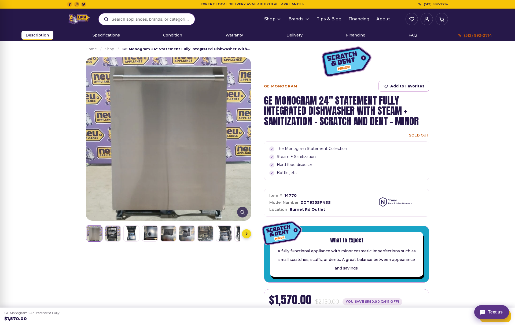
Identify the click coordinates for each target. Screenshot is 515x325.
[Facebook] (69, 4)
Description (37, 35)
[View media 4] (150, 233)
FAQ (413, 35)
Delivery (294, 35)
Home (91, 49)
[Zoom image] (242, 212)
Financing (358, 18)
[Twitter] (83, 4)
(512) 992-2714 (436, 4)
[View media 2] (113, 233)
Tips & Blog (329, 18)
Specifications (106, 35)
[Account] (427, 19)
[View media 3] (131, 233)
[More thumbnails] (246, 233)
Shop (269, 18)
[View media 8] (224, 233)
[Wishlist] (412, 19)
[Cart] (442, 19)
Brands (296, 18)
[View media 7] (205, 233)
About (383, 18)
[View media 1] (94, 233)
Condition (172, 35)
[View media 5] (168, 233)
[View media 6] (187, 233)
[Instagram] (76, 4)
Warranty (234, 35)
